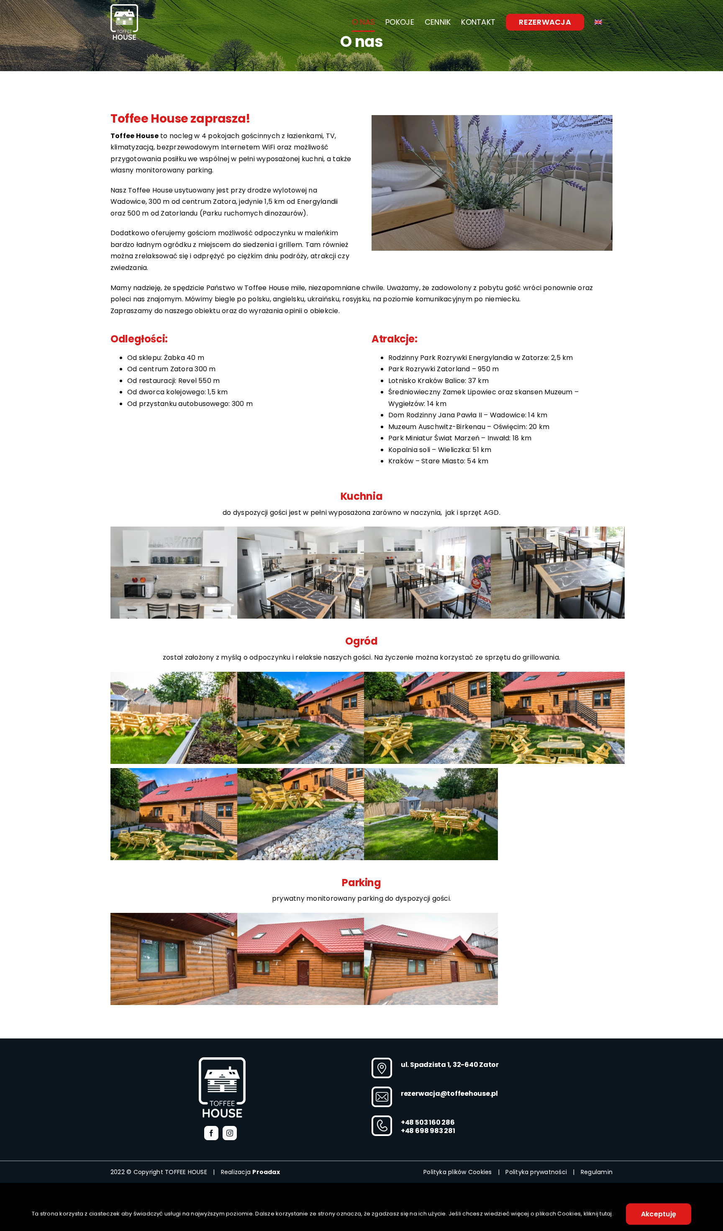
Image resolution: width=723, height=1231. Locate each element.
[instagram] (230, 1133)
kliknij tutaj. (598, 1214)
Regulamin (597, 1172)
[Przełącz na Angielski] (598, 22)
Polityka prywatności (536, 1172)
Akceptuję (658, 1214)
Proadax (266, 1172)
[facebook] (211, 1133)
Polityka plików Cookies (457, 1172)
